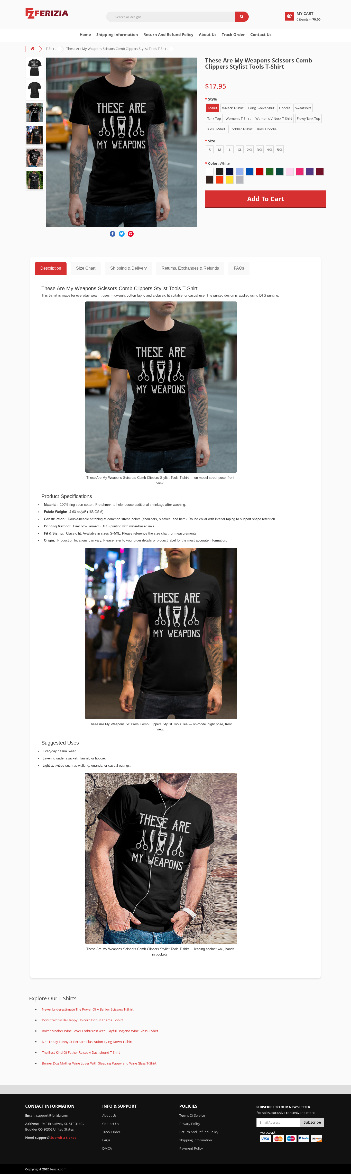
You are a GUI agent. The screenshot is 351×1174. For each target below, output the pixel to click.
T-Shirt (51, 48)
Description (50, 268)
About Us (109, 1115)
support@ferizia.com (52, 1115)
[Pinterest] (130, 234)
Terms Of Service (192, 1115)
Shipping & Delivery (128, 268)
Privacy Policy (189, 1123)
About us (207, 34)
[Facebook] (112, 234)
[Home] (47, 13)
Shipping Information (117, 34)
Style (212, 99)
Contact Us (260, 34)
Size (211, 141)
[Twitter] (121, 234)
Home (85, 34)
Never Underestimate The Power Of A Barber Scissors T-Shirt (88, 1009)
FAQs (239, 268)
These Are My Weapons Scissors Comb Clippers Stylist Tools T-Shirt (117, 48)
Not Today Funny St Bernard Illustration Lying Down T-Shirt (87, 1041)
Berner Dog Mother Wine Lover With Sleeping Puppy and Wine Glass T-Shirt (99, 1063)
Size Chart (85, 268)
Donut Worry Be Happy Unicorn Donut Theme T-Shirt (82, 1020)
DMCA (107, 1148)
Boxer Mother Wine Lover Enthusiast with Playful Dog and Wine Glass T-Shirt (100, 1031)
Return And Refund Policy (168, 34)
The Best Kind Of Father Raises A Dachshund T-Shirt (81, 1052)
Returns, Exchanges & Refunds (190, 268)
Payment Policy (191, 1148)
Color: (219, 163)
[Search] (242, 17)
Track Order (233, 34)
